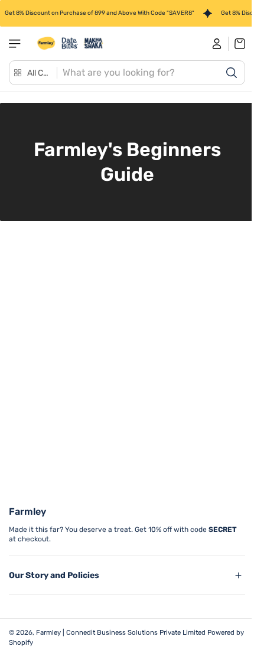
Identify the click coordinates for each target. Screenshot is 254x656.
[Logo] (70, 43)
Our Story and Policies (54, 575)
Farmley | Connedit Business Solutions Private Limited (121, 632)
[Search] (231, 73)
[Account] (217, 44)
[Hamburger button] (16, 44)
